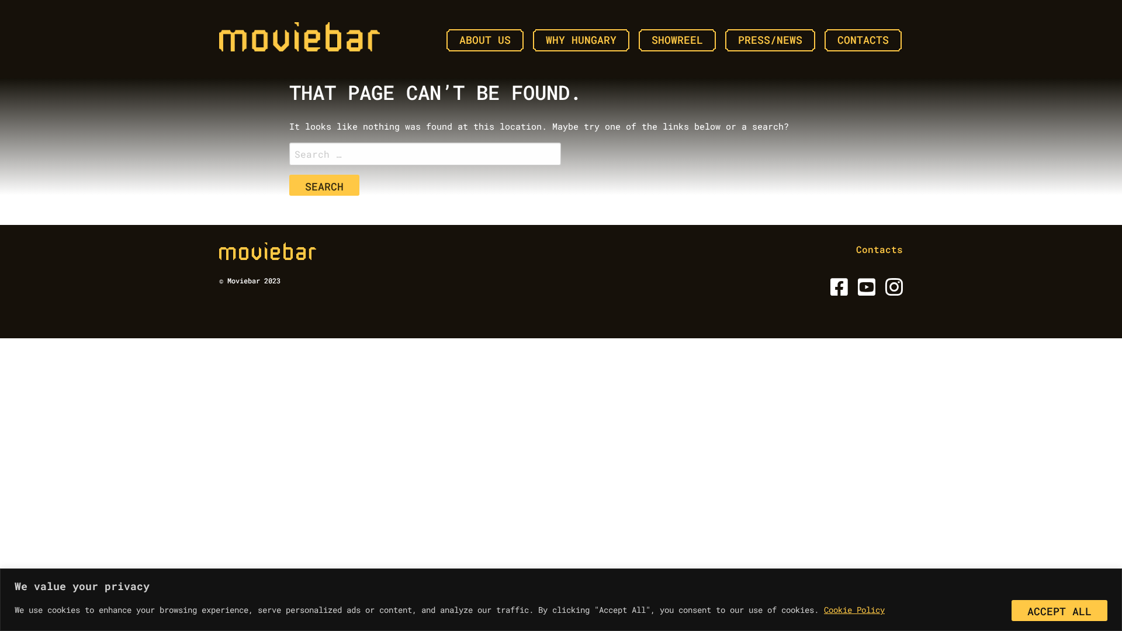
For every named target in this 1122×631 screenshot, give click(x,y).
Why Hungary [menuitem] (581, 40)
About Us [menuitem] (485, 40)
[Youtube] (864, 291)
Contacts (879, 249)
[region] (561, 599)
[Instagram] (892, 291)
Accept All (1059, 611)
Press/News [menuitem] (770, 40)
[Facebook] (837, 291)
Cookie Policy (854, 609)
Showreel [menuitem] (677, 40)
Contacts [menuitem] (863, 40)
